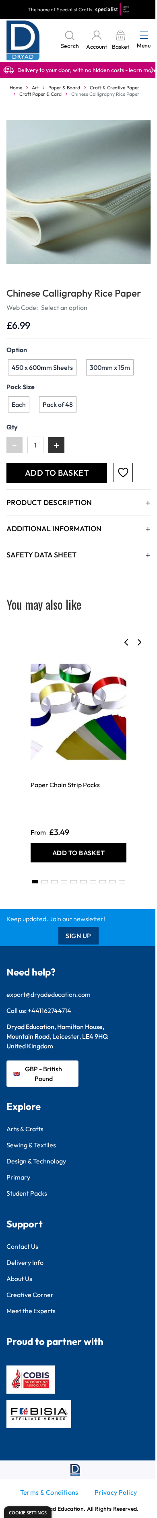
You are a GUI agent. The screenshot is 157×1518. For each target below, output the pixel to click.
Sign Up (78, 936)
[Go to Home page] (23, 40)
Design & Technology (36, 1161)
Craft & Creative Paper (114, 88)
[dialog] (28, 1512)
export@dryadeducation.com (48, 994)
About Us (19, 1279)
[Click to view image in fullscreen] (78, 192)
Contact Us (22, 1246)
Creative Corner (30, 1295)
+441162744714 (49, 1011)
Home (16, 88)
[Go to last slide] (126, 642)
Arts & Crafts (24, 1129)
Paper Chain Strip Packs (65, 785)
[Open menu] (144, 35)
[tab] (35, 881)
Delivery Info (24, 1262)
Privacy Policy (116, 1492)
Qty (12, 427)
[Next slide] (139, 642)
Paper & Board (64, 88)
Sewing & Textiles (31, 1145)
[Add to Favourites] (123, 472)
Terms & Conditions (49, 1492)
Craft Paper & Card (40, 94)
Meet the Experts (31, 1311)
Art (35, 88)
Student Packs (26, 1193)
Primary (18, 1177)
